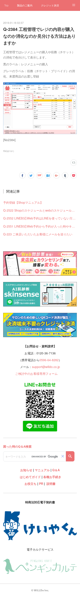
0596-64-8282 (49, 360)
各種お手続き (52, 477)
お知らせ (26, 470)
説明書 (51, 483)
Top (6, 5)
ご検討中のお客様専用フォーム (36, 373)
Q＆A (56, 470)
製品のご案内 (24, 5)
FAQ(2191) (8, 151)
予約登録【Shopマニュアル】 (23, 202)
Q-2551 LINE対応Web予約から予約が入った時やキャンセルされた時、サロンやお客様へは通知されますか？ (40, 226)
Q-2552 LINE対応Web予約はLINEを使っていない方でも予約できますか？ (40, 218)
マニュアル (42, 470)
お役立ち (30, 483)
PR (41, 483)
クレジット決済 (50, 5)
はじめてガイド (30, 477)
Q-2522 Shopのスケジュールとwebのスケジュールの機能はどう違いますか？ (40, 210)
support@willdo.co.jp (46, 367)
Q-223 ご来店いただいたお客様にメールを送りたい (37, 234)
